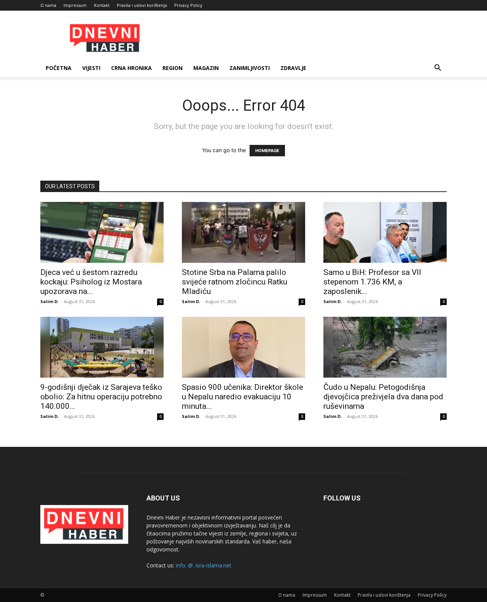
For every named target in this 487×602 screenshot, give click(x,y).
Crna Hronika (131, 67)
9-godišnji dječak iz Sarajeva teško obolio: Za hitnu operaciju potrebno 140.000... (101, 397)
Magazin (206, 67)
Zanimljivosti (249, 67)
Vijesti (91, 67)
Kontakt (102, 5)
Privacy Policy (188, 5)
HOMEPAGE (267, 150)
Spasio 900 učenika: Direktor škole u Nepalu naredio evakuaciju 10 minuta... (242, 397)
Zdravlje (293, 67)
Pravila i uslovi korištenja (142, 5)
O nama (48, 5)
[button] (437, 68)
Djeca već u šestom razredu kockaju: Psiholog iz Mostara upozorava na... (91, 282)
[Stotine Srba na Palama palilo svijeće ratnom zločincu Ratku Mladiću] (243, 232)
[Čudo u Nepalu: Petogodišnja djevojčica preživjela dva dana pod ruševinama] (385, 347)
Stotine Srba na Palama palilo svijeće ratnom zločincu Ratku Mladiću (234, 282)
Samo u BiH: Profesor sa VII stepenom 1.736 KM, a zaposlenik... (372, 282)
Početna (59, 67)
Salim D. (49, 301)
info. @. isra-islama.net (203, 565)
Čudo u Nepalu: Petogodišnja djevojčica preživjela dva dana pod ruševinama (383, 397)
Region (172, 67)
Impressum (75, 5)
